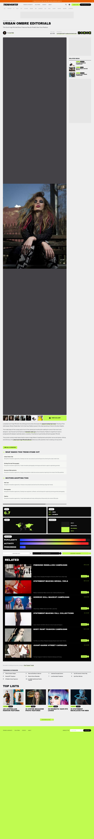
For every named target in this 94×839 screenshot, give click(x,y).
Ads (36, 8)
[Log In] (69, 4)
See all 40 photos (10, 447)
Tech (17, 8)
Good (49, 8)
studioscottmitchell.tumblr (71, 33)
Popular (9, 8)
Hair (14, 20)
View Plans (75, 4)
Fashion (59, 8)
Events (44, 4)
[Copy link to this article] (79, 33)
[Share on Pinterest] (89, 33)
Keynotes (71, 8)
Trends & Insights (28, 4)
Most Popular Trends (29, 665)
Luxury (54, 8)
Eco (45, 8)
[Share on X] (87, 33)
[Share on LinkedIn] (81, 33)
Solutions (37, 4)
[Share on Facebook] (84, 33)
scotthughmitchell (60, 33)
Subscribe (87, 730)
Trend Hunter (5, 20)
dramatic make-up (30, 431)
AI (13, 8)
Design (31, 8)
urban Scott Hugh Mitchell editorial (22, 439)
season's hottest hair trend (49, 423)
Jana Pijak (11, 32)
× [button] (92, 1)
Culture (26, 8)
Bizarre (65, 8)
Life (21, 8)
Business (40, 8)
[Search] (66, 4)
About (50, 4)
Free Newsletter (85, 4)
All (5, 8)
